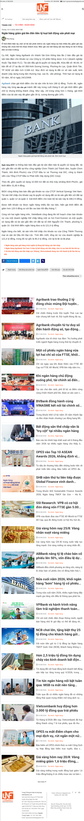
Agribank (6, 83)
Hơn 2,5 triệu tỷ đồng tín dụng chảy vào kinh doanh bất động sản (58, 657)
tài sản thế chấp (68, 270)
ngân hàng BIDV (42, 270)
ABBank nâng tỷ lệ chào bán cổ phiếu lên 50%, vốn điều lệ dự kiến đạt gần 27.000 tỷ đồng (59, 556)
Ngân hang (11, 270)
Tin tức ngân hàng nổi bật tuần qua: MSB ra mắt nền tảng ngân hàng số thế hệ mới (59, 683)
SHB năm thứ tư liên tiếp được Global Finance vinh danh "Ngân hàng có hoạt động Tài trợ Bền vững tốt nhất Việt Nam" (58, 480)
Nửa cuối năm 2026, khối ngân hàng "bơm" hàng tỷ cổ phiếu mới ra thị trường (58, 581)
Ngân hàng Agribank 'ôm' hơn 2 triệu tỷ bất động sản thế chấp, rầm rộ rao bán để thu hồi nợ (42, 248)
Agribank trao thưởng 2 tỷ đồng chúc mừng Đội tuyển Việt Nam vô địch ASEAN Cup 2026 (58, 302)
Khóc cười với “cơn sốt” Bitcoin (50, 19)
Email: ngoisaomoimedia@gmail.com (73, 1)
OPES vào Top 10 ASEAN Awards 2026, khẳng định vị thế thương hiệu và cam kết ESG (56, 454)
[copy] (43, 261)
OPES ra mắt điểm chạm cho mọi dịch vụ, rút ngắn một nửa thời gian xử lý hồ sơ (58, 734)
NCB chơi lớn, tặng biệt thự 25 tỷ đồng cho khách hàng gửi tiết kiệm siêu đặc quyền (58, 632)
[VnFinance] (42, 9)
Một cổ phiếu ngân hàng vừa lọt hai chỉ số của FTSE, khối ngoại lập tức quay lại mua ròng (57, 352)
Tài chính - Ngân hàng (25, 25)
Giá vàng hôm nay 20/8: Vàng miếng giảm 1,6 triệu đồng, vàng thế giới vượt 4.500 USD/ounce (57, 759)
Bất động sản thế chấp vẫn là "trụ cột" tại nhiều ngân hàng (57, 429)
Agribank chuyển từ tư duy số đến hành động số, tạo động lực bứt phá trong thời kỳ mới (58, 327)
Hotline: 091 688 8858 (52, 1)
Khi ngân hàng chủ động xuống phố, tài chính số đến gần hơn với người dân (56, 378)
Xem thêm (41, 782)
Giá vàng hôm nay (28, 19)
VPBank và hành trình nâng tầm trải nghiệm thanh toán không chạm (56, 607)
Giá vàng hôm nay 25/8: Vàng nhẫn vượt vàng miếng (57, 530)
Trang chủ (7, 25)
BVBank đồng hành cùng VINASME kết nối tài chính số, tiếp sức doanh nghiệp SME (58, 403)
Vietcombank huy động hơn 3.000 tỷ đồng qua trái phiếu (57, 708)
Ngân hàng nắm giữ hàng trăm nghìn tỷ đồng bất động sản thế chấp (32, 245)
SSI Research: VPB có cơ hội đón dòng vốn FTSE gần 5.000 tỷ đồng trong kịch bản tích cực (58, 505)
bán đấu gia (56, 270)
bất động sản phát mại (26, 270)
